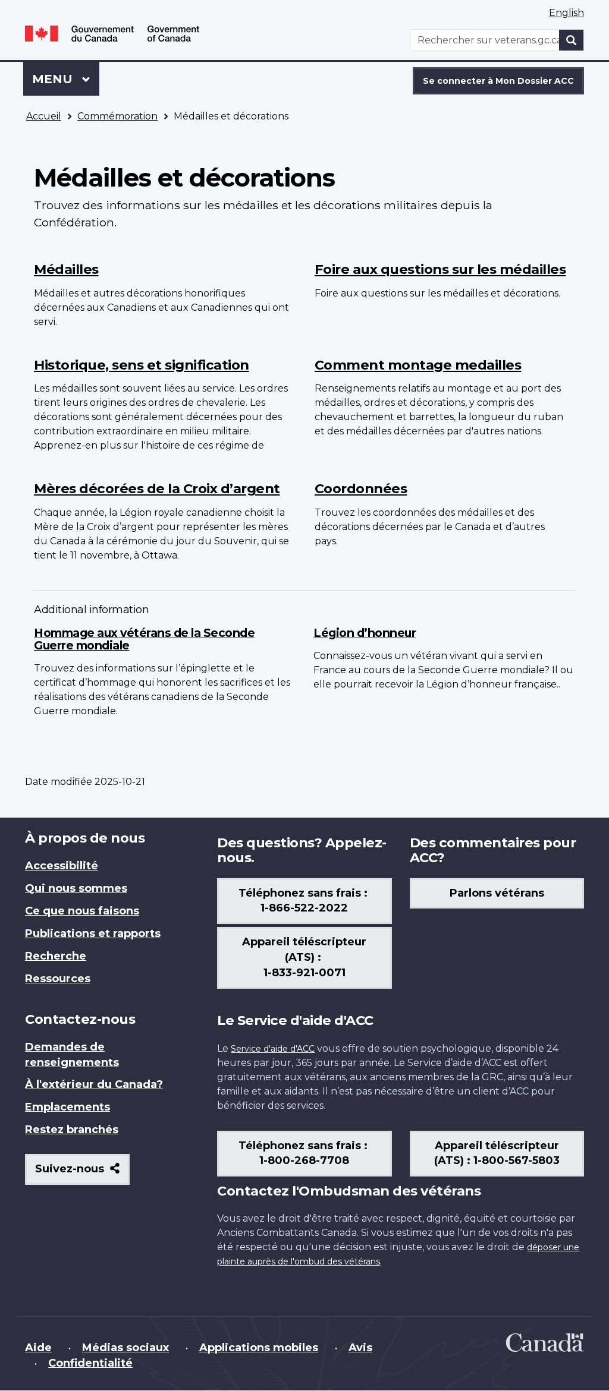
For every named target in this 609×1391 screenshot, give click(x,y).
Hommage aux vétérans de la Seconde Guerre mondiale (144, 639)
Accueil (43, 116)
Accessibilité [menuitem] (61, 865)
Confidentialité (90, 1363)
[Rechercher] (571, 40)
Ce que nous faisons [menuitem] (82, 910)
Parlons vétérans (497, 893)
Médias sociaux (125, 1347)
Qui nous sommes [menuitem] (76, 888)
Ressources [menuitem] (57, 978)
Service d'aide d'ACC (273, 1048)
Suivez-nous (82, 1173)
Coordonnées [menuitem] (361, 488)
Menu (65, 79)
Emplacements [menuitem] (67, 1107)
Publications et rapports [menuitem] (93, 933)
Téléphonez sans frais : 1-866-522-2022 (304, 901)
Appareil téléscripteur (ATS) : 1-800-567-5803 (497, 1153)
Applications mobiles (258, 1347)
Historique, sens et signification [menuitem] (141, 365)
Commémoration (117, 116)
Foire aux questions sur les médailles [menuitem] (440, 269)
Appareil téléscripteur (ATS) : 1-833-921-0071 (304, 957)
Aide (38, 1347)
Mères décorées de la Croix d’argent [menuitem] (157, 488)
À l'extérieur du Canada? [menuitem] (94, 1084)
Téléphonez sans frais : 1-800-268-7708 (304, 1153)
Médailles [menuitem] (66, 269)
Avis (360, 1347)
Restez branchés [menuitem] (71, 1129)
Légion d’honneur (364, 633)
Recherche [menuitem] (55, 956)
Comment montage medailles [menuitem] (418, 365)
